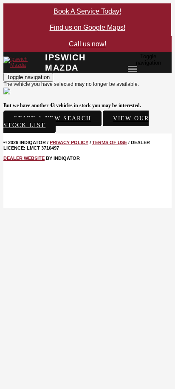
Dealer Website (24, 158)
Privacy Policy (69, 142)
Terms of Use (109, 142)
